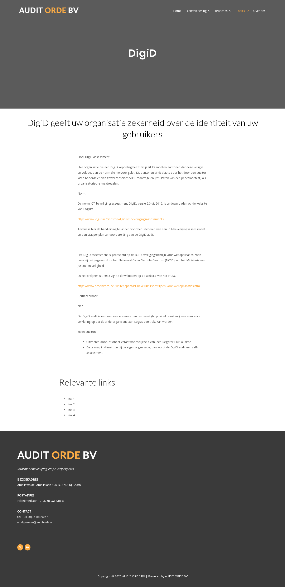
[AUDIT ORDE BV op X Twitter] (20, 547)
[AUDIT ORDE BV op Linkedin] (27, 547)
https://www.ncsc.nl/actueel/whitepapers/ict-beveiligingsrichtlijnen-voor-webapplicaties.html (139, 286)
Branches (221, 11)
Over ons (259, 11)
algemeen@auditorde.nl (36, 522)
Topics (240, 11)
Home (177, 11)
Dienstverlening (196, 11)
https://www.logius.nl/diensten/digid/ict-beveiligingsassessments (121, 219)
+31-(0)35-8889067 (35, 517)
